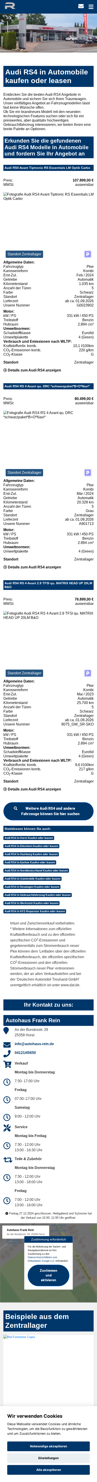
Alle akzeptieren (48, 1470)
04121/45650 (25, 1053)
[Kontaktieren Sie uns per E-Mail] (81, 6)
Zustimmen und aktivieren (48, 1275)
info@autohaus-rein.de (34, 1044)
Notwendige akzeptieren (48, 1446)
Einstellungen (48, 1458)
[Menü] (91, 7)
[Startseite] (14, 5)
